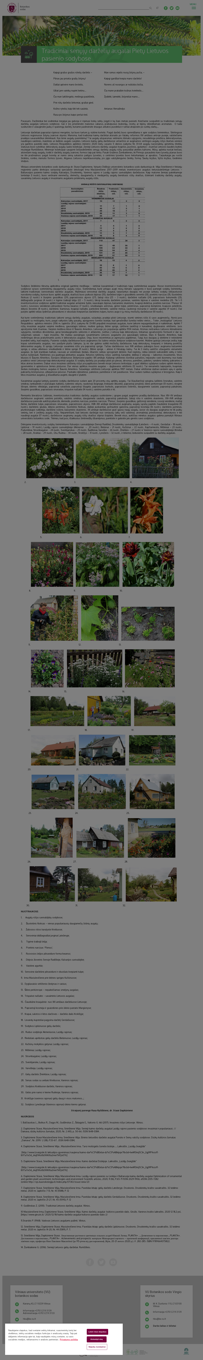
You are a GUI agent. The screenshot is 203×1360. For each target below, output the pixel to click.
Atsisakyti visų (96, 1339)
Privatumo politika (69, 1339)
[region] (64, 1339)
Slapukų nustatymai (96, 1347)
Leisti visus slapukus (97, 1332)
